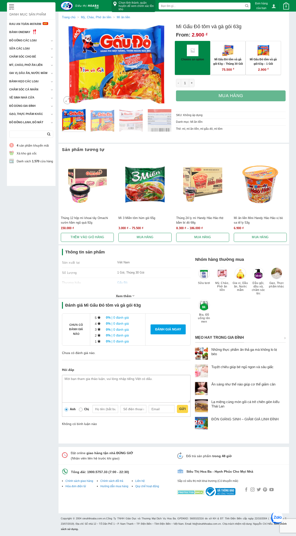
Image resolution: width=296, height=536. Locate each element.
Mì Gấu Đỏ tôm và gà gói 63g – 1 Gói (263, 61)
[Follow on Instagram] (252, 490)
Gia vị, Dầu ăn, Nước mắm (28, 73)
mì (183, 128)
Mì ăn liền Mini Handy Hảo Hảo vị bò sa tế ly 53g (258, 220)
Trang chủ (68, 17)
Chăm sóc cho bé (22, 56)
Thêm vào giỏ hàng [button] (87, 237)
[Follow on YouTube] (271, 490)
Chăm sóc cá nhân (23, 89)
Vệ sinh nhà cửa (21, 97)
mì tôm (218, 128)
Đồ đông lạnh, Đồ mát (26, 122)
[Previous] (70, 64)
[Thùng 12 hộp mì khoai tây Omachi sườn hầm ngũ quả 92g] (87, 184)
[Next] (163, 64)
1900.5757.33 (97, 472)
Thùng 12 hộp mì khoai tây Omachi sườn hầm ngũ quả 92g (84, 220)
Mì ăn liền (123, 17)
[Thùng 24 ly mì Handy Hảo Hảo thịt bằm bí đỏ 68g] (202, 184)
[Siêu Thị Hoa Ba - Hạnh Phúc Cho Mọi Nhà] (81, 6)
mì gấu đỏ (206, 128)
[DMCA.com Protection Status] (190, 491)
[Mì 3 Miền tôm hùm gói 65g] (144, 184)
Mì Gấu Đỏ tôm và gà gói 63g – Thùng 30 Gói (228, 61)
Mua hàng (231, 95)
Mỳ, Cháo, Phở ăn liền (26, 65)
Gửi (182, 409)
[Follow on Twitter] (259, 490)
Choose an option (192, 59)
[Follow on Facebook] (246, 490)
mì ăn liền (193, 128)
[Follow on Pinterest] (265, 490)
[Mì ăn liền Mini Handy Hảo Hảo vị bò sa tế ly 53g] (260, 184)
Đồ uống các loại (23, 40)
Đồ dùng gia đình (22, 106)
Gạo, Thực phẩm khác (26, 114)
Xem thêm (124, 296)
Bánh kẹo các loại (23, 81)
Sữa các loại (19, 48)
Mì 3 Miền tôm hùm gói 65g (136, 218)
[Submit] (48, 134)
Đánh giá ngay (168, 329)
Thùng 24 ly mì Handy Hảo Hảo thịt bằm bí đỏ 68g (199, 220)
